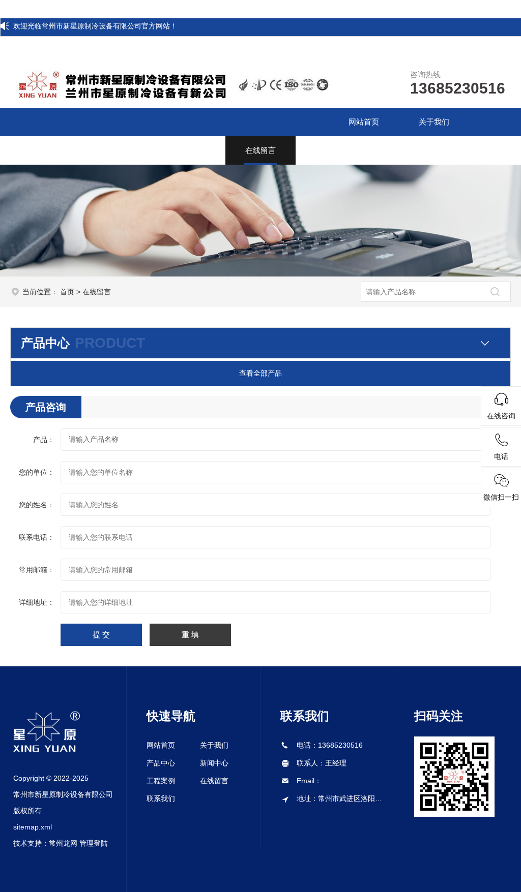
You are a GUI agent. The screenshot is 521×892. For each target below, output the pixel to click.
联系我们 (330, 150)
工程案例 (190, 150)
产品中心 (50, 150)
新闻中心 (120, 150)
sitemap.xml (32, 827)
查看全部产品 (260, 373)
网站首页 (364, 121)
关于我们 (434, 121)
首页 (67, 292)
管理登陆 (93, 843)
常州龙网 (63, 843)
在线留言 (260, 150)
